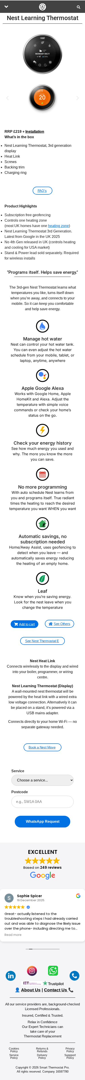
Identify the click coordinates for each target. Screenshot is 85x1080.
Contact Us (55, 990)
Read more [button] (13, 935)
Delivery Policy (42, 1056)
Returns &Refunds (42, 1050)
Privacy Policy (70, 1050)
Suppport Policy (70, 1056)
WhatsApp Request (42, 821)
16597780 (62, 1071)
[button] (6, 7)
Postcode (19, 792)
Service (17, 771)
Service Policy (14, 1056)
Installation (34, 131)
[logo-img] (42, 7)
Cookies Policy (14, 1050)
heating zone (58, 226)
